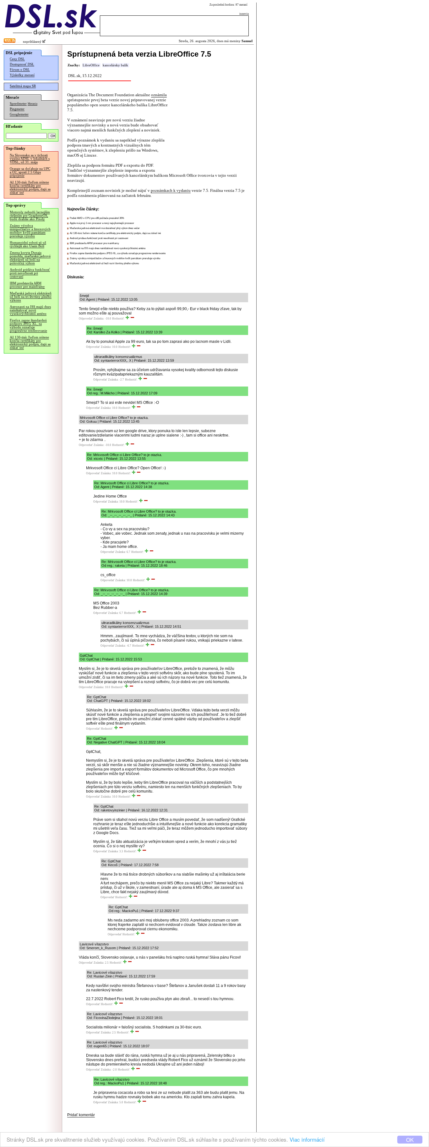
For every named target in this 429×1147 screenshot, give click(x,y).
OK (410, 1140)
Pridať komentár (81, 1115)
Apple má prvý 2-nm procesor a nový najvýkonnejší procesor (102, 223)
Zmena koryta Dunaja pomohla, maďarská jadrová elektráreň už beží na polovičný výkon (30, 258)
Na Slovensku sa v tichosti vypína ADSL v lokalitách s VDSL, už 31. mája (30, 158)
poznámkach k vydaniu (171, 190)
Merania (32, 103)
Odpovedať (86, 318)
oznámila (159, 94)
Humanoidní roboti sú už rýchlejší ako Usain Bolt (28, 244)
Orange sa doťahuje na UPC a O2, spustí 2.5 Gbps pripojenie (30, 172)
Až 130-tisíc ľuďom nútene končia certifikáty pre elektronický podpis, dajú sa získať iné (30, 187)
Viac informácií (307, 1139)
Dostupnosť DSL (22, 64)
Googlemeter (19, 114)
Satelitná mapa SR (23, 86)
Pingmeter (17, 109)
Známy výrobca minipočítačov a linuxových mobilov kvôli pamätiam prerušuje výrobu (30, 231)
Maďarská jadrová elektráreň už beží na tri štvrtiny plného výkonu (31, 297)
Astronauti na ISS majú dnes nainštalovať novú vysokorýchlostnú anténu (30, 310)
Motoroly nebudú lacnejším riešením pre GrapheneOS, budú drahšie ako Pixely (30, 215)
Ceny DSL (17, 59)
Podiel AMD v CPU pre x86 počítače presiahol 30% (97, 218)
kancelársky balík (115, 65)
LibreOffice (91, 65)
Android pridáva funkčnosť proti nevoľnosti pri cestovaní (30, 273)
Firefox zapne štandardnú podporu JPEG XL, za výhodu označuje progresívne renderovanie (28, 325)
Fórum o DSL (20, 69)
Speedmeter (18, 103)
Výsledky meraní (22, 75)
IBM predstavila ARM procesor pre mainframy (27, 284)
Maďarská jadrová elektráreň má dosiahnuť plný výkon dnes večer (105, 228)
